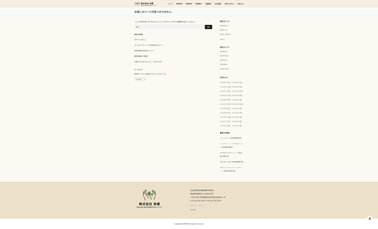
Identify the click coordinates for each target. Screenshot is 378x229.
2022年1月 (235, 126)
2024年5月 (235, 100)
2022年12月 (224, 117)
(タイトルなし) (140, 39)
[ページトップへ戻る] (369, 218)
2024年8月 (223, 100)
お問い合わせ (229, 4)
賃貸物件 (179, 4)
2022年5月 (235, 121)
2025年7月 (223, 91)
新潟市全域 (223, 51)
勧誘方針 (193, 210)
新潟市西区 (223, 64)
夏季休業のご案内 (141, 56)
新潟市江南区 (224, 69)
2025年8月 (235, 87)
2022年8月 (235, 117)
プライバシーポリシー (197, 205)
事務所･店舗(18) (225, 34)
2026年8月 (223, 82)
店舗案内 (208, 4)
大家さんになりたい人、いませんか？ (148, 61)
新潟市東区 (223, 60)
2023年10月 (236, 104)
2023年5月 (235, 108)
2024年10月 (224, 95)
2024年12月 (236, 91)
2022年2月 (223, 126)
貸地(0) (222, 39)
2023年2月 (235, 113)
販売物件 (189, 4)
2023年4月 (223, 113)
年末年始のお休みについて (144, 50)
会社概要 (218, 4)
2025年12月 (224, 87)
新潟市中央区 (224, 56)
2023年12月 (224, 104)
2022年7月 (223, 121)
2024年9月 (235, 95)
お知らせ (240, 4)
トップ (170, 4)
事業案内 (199, 4)
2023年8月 (223, 108)
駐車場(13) (223, 30)
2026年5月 (235, 82)
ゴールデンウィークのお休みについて (148, 45)
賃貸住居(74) (224, 26)
